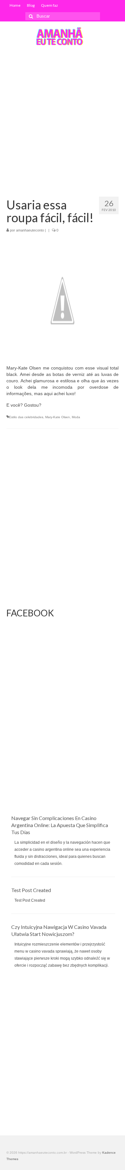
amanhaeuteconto (30, 230)
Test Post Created (31, 890)
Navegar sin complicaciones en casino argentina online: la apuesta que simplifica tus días (59, 825)
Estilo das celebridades (26, 417)
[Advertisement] (62, 116)
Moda (76, 417)
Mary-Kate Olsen (57, 417)
